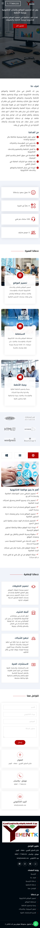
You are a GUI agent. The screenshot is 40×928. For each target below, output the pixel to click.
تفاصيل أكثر (20, 25)
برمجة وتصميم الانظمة (28, 905)
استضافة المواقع (30, 902)
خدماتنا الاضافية (31, 885)
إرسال (20, 742)
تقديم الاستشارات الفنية (28, 913)
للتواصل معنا (32, 888)
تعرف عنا (33, 877)
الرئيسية (33, 874)
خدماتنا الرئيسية (31, 881)
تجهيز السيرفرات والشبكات (27, 909)
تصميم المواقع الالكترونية (27, 898)
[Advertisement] (20, 49)
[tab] (33, 455)
